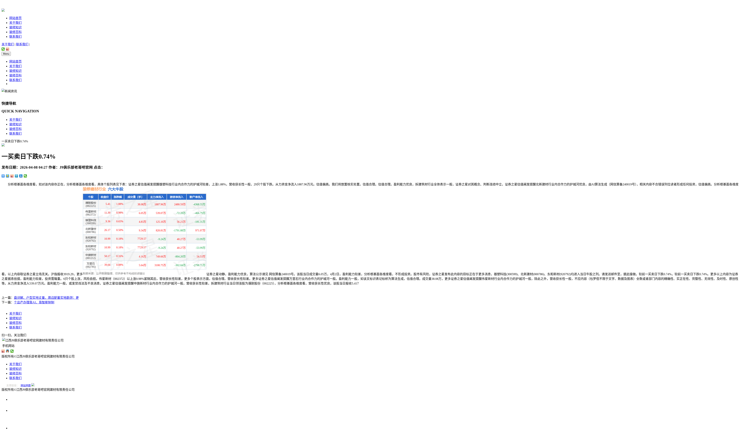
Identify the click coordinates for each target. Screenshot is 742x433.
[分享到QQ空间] (7, 175)
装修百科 (15, 32)
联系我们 (15, 36)
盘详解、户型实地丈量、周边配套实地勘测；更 (46, 297)
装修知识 (15, 27)
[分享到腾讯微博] (16, 175)
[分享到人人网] (21, 175)
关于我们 (15, 22)
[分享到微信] (3, 49)
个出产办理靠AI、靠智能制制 (34, 302)
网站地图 (26, 385)
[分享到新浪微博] (7, 49)
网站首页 (15, 18)
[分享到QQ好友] (7, 351)
